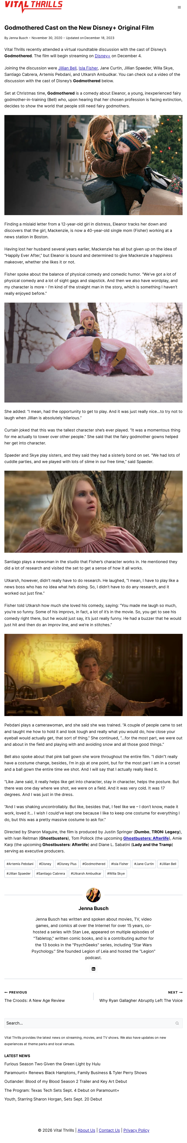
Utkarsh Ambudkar (86, 873)
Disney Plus (67, 864)
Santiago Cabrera (50, 873)
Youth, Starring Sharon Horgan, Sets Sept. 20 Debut (53, 1099)
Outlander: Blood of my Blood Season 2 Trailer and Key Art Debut (65, 1081)
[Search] (177, 1023)
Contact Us (109, 1130)
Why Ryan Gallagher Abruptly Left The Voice (141, 996)
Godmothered (93, 864)
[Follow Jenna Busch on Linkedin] (93, 969)
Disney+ (102, 55)
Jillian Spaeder (19, 873)
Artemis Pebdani (20, 864)
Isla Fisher (88, 68)
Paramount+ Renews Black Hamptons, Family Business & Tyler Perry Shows (75, 1072)
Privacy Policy (136, 1130)
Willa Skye (116, 873)
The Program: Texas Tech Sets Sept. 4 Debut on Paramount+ (61, 1090)
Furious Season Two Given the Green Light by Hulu (52, 1064)
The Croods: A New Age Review (34, 996)
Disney (45, 864)
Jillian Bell (67, 68)
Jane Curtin (144, 864)
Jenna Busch (18, 38)
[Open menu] (179, 7)
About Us (86, 1130)
